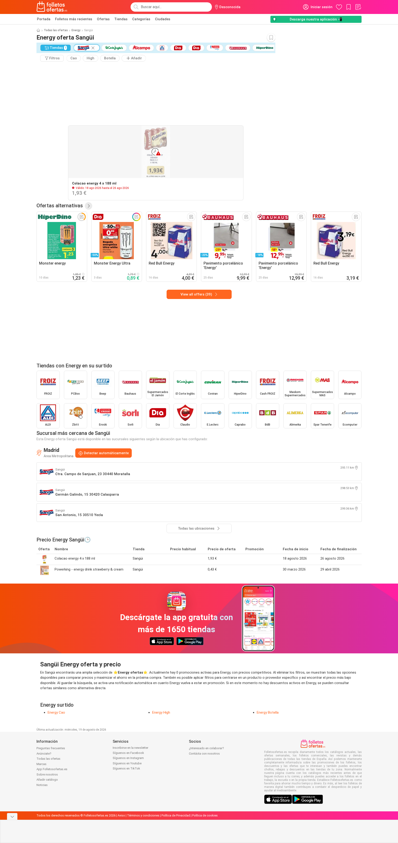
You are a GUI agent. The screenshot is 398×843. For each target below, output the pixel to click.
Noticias (42, 785)
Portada (43, 19)
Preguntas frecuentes (50, 748)
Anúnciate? (43, 753)
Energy (76, 30)
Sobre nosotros (47, 774)
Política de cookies (205, 815)
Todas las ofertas (56, 30)
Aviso (121, 815)
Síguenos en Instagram (128, 758)
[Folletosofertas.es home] (52, 7)
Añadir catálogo (47, 779)
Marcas (41, 764)
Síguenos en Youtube (127, 763)
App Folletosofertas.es (51, 769)
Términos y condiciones (143, 815)
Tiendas (121, 19)
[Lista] (358, 7)
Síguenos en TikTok (126, 768)
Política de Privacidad (175, 815)
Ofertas (103, 19)
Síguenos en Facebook (128, 753)
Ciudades (162, 19)
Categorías (141, 19)
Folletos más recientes (73, 19)
